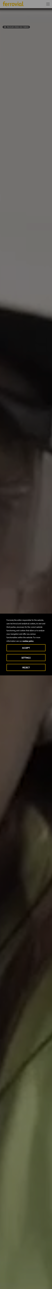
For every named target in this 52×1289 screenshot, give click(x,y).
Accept (26, 647)
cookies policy (28, 641)
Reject (26, 667)
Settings (26, 657)
